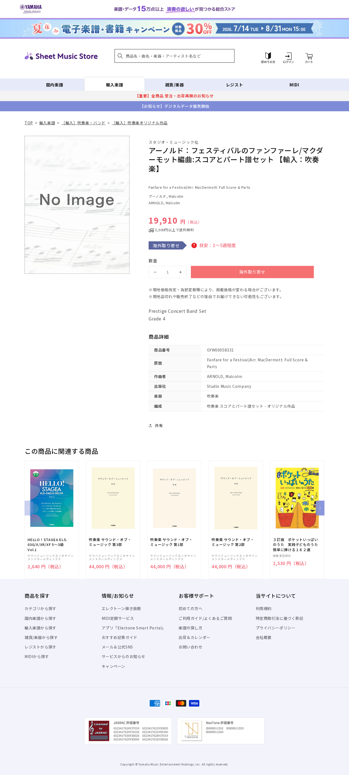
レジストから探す (40, 647)
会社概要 (264, 637)
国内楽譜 (54, 85)
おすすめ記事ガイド (119, 637)
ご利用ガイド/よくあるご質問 (205, 618)
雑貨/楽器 (174, 85)
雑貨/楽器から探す (41, 637)
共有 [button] (159, 425)
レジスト (234, 85)
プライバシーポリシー (276, 627)
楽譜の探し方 (191, 627)
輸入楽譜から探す (40, 627)
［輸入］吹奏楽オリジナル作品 (139, 122)
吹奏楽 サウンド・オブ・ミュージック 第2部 (233, 542)
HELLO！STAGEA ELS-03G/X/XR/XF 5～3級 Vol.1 (48, 544)
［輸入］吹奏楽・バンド (83, 122)
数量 (153, 260)
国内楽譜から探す (40, 618)
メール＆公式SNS (117, 647)
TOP (29, 122)
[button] (174, 56)
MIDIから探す (37, 656)
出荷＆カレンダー (194, 637)
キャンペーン (113, 666)
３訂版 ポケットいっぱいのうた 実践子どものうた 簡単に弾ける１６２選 (297, 544)
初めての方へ (191, 608)
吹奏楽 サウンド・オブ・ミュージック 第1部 (171, 542)
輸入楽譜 (114, 85)
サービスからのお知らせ (124, 656)
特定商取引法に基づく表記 (279, 618)
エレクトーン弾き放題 (121, 608)
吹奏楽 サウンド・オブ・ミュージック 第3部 (110, 542)
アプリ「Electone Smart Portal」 (134, 627)
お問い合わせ (191, 647)
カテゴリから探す (40, 608)
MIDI (294, 85)
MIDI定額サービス (118, 618)
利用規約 (264, 608)
